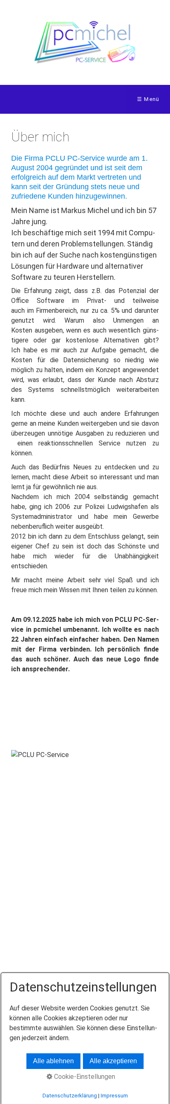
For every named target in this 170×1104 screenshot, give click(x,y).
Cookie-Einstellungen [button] (83, 1077)
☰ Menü (148, 99)
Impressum (114, 1095)
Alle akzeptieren (113, 1060)
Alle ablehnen (53, 1060)
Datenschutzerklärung (69, 1095)
